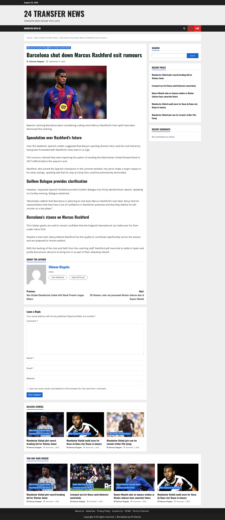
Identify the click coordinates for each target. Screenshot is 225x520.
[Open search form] (184, 28)
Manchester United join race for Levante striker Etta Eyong (122, 442)
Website (31, 378)
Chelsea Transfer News (126, 488)
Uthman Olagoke (36, 61)
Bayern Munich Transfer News (128, 484)
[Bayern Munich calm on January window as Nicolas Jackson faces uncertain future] (134, 477)
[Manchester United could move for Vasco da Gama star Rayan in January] (85, 424)
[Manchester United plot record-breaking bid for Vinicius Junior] (45, 424)
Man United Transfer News (59, 48)
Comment (32, 321)
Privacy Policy (103, 511)
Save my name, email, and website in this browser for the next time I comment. (68, 388)
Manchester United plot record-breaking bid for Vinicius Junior (42, 442)
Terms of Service (141, 511)
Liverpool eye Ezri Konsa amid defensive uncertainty (174, 85)
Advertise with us (32, 28)
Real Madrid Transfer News (40, 434)
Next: (117, 295)
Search (156, 48)
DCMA (128, 511)
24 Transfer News (54, 13)
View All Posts (78, 277)
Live (197, 28)
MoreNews (122, 516)
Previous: (55, 295)
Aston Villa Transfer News (83, 484)
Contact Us (117, 511)
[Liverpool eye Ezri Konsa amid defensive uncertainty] (90, 477)
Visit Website (57, 277)
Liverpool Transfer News (82, 488)
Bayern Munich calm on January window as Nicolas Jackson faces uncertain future (173, 95)
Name (30, 358)
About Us (79, 511)
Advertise (90, 511)
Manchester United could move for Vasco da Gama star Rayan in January (84, 442)
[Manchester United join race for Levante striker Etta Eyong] (125, 424)
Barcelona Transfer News (37, 48)
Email (30, 368)
